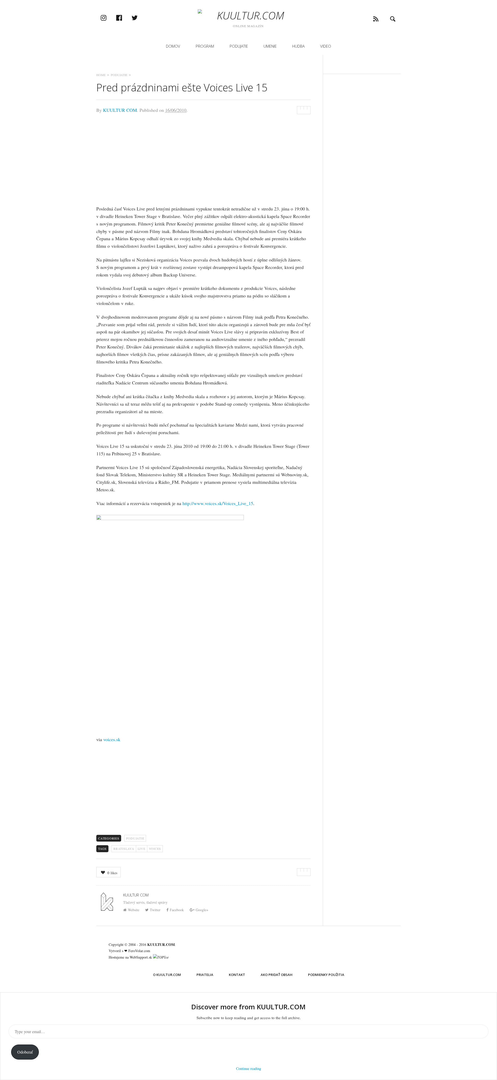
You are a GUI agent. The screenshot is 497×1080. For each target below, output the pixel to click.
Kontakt (237, 974)
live (141, 849)
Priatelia (204, 974)
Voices (155, 849)
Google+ (202, 909)
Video (325, 46)
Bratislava (123, 849)
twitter (140, 17)
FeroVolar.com (139, 950)
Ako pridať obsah (277, 974)
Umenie (270, 46)
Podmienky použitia (326, 974)
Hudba (298, 46)
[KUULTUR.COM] (248, 15)
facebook (124, 17)
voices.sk (111, 739)
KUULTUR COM (120, 110)
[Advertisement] (203, 158)
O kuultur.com (167, 974)
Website (133, 909)
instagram (109, 17)
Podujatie (239, 46)
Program (205, 46)
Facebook (177, 909)
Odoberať (25, 1052)
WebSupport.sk (141, 957)
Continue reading (248, 1068)
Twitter (155, 909)
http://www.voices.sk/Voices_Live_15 (217, 503)
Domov (173, 46)
